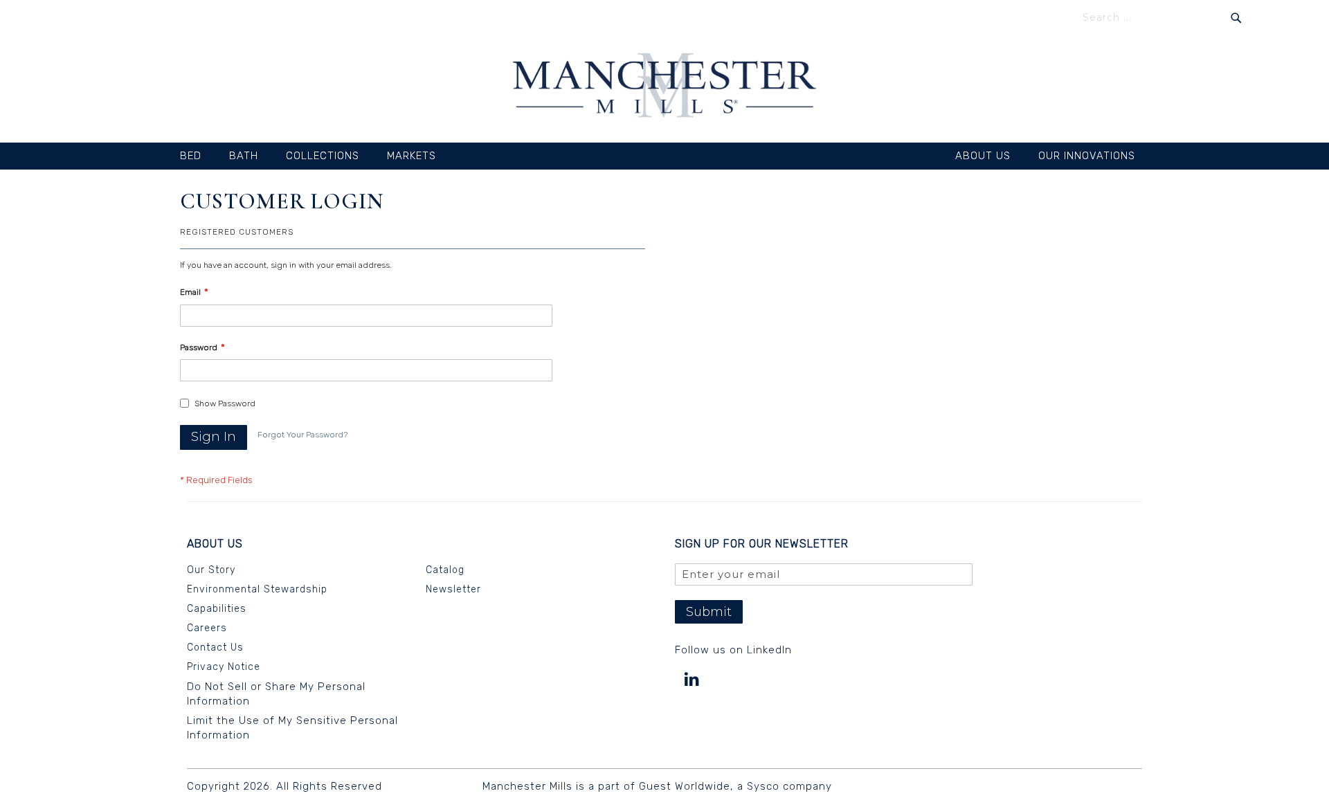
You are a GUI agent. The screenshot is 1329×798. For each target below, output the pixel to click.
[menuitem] (197, 156)
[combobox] (1162, 17)
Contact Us (215, 647)
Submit (709, 611)
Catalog (445, 570)
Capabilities (216, 609)
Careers (207, 628)
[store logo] (664, 87)
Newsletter (453, 589)
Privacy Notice (223, 667)
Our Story (211, 570)
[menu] (664, 156)
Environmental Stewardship (257, 589)
